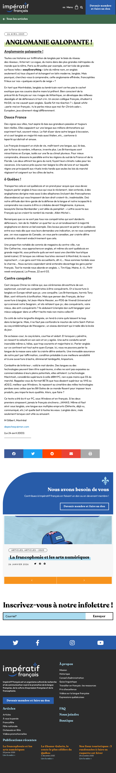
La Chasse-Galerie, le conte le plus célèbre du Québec (56, 750)
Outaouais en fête (12, 730)
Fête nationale (10, 726)
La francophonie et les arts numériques (49, 557)
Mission (63, 670)
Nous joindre (69, 714)
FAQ (62, 708)
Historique (64, 674)
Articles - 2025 (34, 550)
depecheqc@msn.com (16, 426)
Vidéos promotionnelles (15, 734)
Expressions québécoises (71, 697)
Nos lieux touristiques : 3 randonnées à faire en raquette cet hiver (95, 750)
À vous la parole (11, 718)
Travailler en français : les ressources (77, 685)
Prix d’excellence (68, 689)
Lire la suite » (9, 755)
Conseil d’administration (71, 678)
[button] (68, 7)
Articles (17, 550)
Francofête (8, 722)
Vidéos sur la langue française (74, 693)
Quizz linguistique (68, 681)
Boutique (66, 721)
